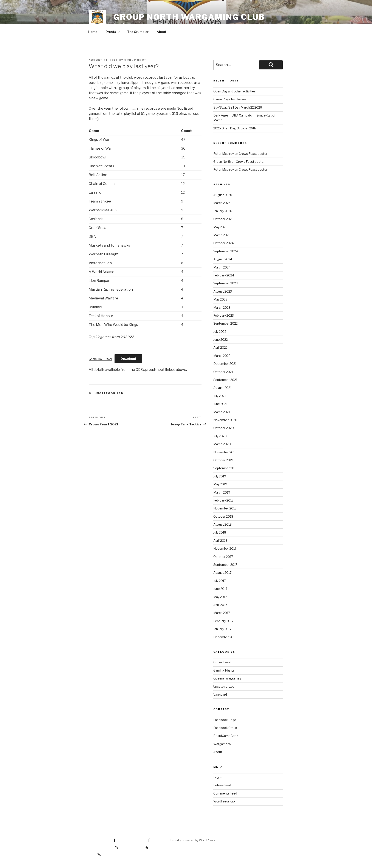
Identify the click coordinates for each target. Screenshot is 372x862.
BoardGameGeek (225, 736)
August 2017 (222, 572)
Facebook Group (225, 728)
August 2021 (222, 388)
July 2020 (220, 436)
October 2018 (223, 516)
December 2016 (225, 637)
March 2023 (221, 307)
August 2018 (222, 524)
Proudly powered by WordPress (192, 840)
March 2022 (221, 355)
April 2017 (220, 605)
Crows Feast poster (253, 153)
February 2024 (223, 275)
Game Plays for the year (230, 99)
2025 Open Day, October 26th (234, 128)
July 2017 (219, 581)
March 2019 (221, 492)
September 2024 (225, 251)
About (161, 32)
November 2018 (225, 508)
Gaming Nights (224, 670)
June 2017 (220, 589)
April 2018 (220, 540)
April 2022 (220, 347)
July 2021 (219, 396)
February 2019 (223, 500)
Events (110, 32)
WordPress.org (224, 801)
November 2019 (225, 452)
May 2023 (220, 299)
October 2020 (223, 428)
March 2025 (222, 235)
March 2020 (222, 444)
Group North (136, 59)
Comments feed (225, 793)
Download (128, 358)
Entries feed (222, 785)
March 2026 (222, 203)
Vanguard (220, 694)
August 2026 (222, 195)
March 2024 (222, 267)
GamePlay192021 (100, 358)
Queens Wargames (227, 678)
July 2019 (219, 476)
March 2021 (221, 412)
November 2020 (225, 420)
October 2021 (223, 372)
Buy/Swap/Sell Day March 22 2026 (237, 107)
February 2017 (223, 621)
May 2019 (220, 484)
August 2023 (222, 291)
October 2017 (223, 556)
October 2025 (223, 219)
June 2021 (220, 404)
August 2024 (222, 259)
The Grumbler (138, 32)
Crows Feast (222, 662)
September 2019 (225, 468)
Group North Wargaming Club (189, 17)
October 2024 (223, 243)
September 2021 (225, 380)
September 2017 (225, 564)
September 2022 (225, 323)
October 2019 (223, 460)
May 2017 (220, 597)
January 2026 (222, 211)
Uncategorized (109, 393)
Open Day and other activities (234, 91)
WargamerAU (222, 744)
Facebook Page (224, 720)
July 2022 (219, 331)
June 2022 (220, 339)
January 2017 (222, 629)
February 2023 (223, 315)
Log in (217, 777)
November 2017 (224, 548)
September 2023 (225, 283)
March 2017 (221, 613)
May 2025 (220, 227)
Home (92, 32)
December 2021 (224, 363)
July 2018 (219, 532)
